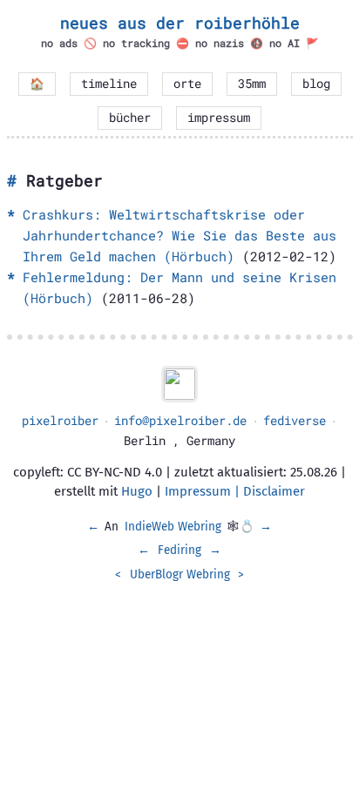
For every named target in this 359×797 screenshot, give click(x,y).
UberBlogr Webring (180, 574)
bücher (130, 117)
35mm (252, 83)
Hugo (136, 491)
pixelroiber (60, 421)
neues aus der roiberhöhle (180, 22)
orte (187, 83)
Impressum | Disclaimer (235, 491)
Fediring (179, 550)
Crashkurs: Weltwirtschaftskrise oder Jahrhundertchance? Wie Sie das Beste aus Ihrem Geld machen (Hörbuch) (179, 235)
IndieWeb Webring (173, 526)
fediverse (294, 421)
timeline (109, 83)
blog (316, 83)
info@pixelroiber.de (180, 421)
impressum (218, 117)
